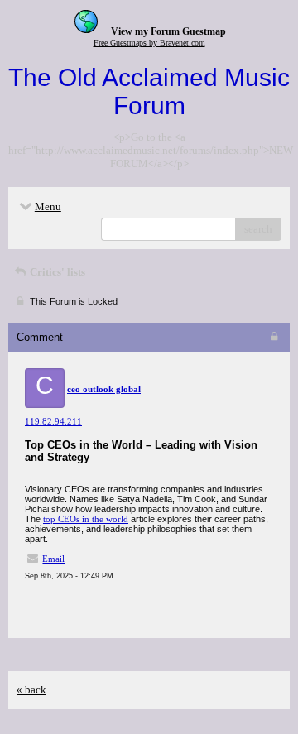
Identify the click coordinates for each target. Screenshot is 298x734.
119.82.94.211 (53, 421)
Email (53, 559)
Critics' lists (56, 272)
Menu (48, 206)
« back (31, 690)
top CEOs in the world (85, 519)
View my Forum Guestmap (168, 31)
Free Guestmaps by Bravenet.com (149, 42)
